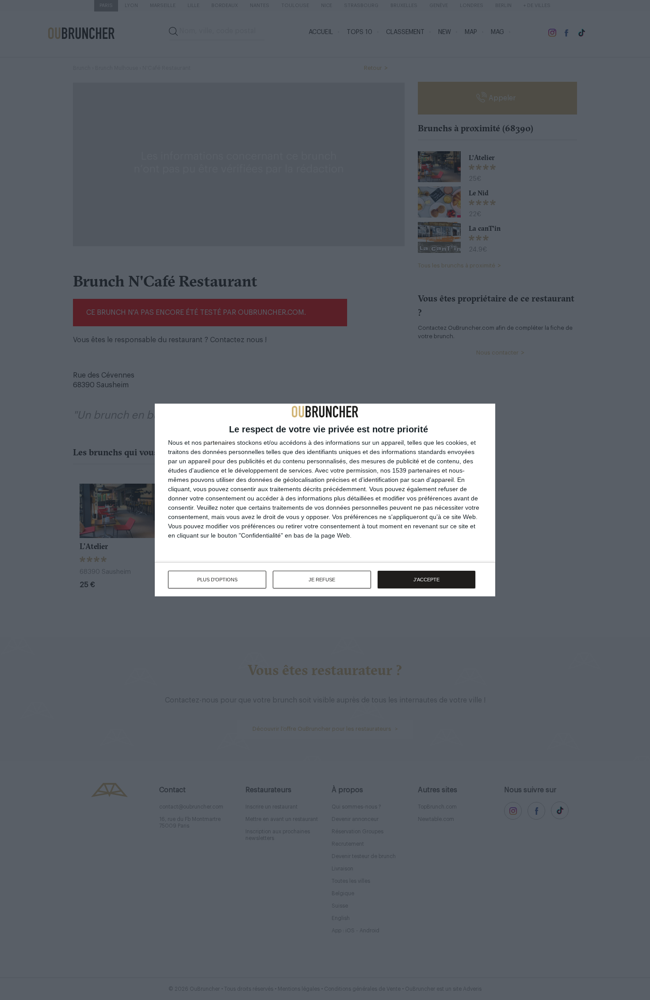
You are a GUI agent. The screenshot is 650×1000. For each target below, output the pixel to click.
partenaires (219, 442)
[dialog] (325, 500)
